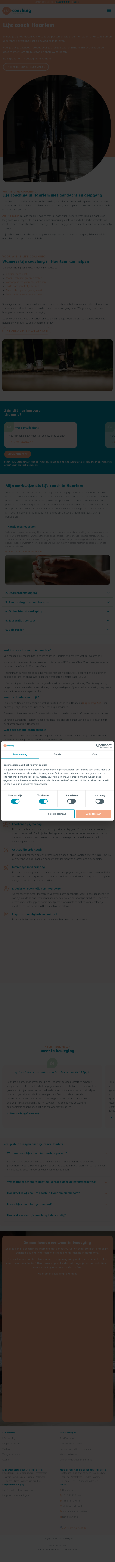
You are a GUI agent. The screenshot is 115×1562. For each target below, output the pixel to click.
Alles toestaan (93, 814)
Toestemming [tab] (20, 754)
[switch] (43, 801)
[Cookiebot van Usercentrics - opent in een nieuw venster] (98, 746)
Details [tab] (57, 754)
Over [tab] (94, 754)
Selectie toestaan (57, 814)
